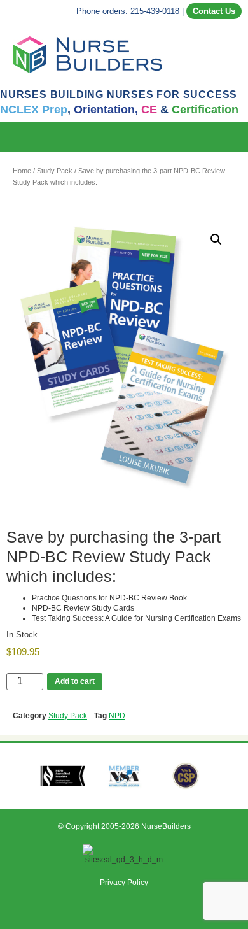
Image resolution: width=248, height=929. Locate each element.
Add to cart (75, 681)
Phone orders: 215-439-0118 (127, 11)
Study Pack (54, 170)
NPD (117, 715)
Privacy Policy (124, 882)
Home (22, 170)
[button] (239, 137)
